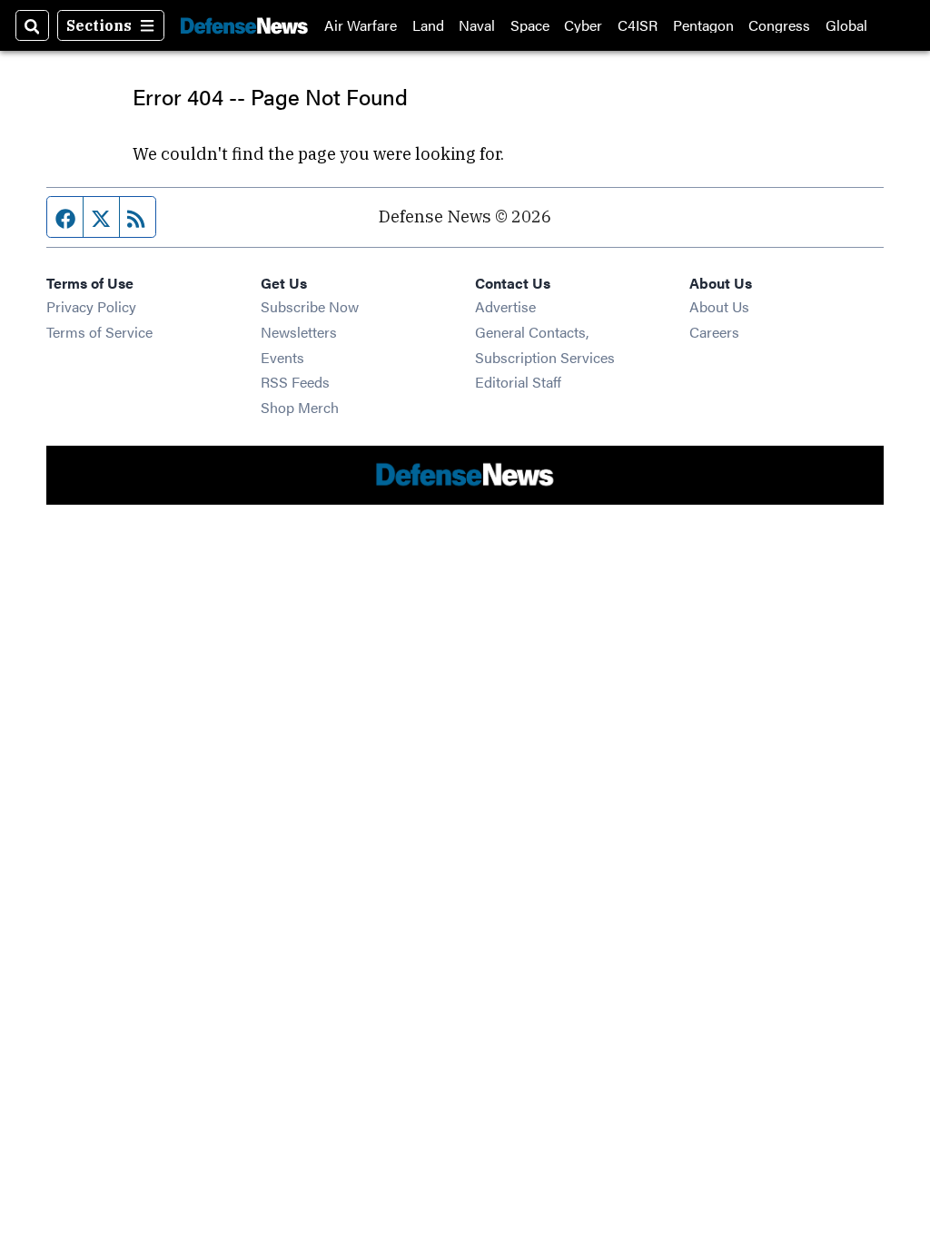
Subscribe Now (310, 306)
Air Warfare (360, 25)
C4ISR (638, 25)
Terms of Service (99, 331)
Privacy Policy (91, 306)
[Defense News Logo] (244, 25)
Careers (714, 331)
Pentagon (703, 25)
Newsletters (299, 331)
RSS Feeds (295, 381)
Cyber (583, 25)
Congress (779, 25)
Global (846, 25)
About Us (719, 306)
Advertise (505, 306)
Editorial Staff (518, 381)
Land (428, 25)
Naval (477, 25)
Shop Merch (300, 407)
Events (282, 357)
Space (529, 25)
